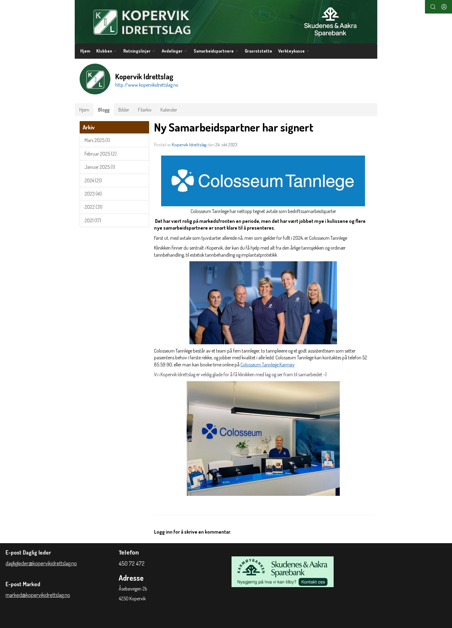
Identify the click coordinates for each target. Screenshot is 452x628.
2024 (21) (93, 180)
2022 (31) (93, 207)
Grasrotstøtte (258, 50)
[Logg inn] (444, 6)
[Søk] (432, 6)
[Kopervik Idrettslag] (226, 21)
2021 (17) (93, 220)
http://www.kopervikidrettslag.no (146, 85)
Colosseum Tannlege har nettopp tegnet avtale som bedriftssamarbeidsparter (263, 211)
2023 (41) (93, 194)
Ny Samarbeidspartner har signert (233, 127)
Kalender (169, 110)
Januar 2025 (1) (100, 167)
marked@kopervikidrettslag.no (38, 594)
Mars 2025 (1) (97, 140)
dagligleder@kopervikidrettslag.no (41, 563)
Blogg (103, 110)
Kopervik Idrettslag (189, 145)
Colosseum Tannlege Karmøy (267, 364)
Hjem (85, 50)
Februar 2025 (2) (101, 154)
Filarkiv (145, 110)
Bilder (123, 110)
